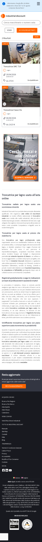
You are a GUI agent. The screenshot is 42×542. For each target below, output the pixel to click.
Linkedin (6, 470)
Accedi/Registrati (27, 30)
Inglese (26, 478)
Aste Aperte (6, 407)
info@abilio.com (12, 485)
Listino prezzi (6, 451)
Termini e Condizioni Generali (11, 448)
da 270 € (9, 80)
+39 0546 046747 (30, 485)
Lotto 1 (5, 87)
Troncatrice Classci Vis (12, 110)
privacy (4, 453)
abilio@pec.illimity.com (29, 488)
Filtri (36, 37)
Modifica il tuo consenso (10, 459)
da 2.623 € (10, 124)
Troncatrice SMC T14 (12, 66)
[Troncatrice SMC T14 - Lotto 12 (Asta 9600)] (21, 53)
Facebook (3, 470)
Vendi (9, 30)
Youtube (10, 470)
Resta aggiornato (13, 386)
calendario (5, 413)
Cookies (4, 462)
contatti (4, 434)
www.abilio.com (13, 488)
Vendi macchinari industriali (11, 421)
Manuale (4, 429)
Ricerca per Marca (8, 404)
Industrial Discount (13, 16)
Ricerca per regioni (8, 401)
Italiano (17, 478)
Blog (3, 440)
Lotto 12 (5, 44)
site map (5, 431)
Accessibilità (6, 456)
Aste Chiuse (6, 410)
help (3, 437)
